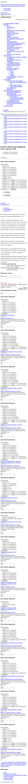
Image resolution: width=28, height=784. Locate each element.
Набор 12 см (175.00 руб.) (9, 604)
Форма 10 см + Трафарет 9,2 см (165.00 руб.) (14, 491)
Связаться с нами (8, 778)
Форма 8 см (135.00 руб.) (9, 306)
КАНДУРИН (13, 96)
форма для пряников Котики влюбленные (12, 679)
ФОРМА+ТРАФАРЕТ (13, 37)
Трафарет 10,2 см (7, 178)
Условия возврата (8, 779)
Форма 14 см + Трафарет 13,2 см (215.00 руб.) (14, 746)
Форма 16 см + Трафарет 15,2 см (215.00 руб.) (14, 186)
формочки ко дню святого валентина (17, 763)
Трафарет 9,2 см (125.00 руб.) (10, 453)
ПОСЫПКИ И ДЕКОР (13, 100)
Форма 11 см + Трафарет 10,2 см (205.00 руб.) (14, 639)
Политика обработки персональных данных (15, 775)
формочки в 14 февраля (14, 762)
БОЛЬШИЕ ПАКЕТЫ (16, 85)
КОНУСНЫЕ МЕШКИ (16, 86)
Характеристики (8, 209)
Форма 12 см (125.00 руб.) (9, 169)
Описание (6, 208)
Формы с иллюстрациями (13, 54)
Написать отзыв (5, 204)
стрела (6, 765)
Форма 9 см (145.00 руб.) (9, 307)
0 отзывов (3, 203)
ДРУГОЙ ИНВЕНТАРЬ (13, 102)
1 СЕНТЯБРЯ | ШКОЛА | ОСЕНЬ (16, 43)
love (6, 762)
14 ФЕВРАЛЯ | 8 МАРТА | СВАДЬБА (17, 57)
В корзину (13, 189)
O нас (5, 772)
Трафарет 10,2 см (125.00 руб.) (10, 638)
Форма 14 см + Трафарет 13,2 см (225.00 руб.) (14, 348)
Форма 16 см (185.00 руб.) (9, 340)
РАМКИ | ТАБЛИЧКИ (13, 33)
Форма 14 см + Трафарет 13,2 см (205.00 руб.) (14, 494)
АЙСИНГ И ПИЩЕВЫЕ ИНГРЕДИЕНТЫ (13, 92)
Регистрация (7, 10)
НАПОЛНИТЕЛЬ (11, 88)
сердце (2, 765)
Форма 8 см (5, 334)
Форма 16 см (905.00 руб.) (9, 377)
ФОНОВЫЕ (10, 58)
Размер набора (4, 601)
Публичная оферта (9, 776)
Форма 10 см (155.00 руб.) (9, 309)
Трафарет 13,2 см (7, 490)
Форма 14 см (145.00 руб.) (9, 172)
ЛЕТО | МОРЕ (11, 46)
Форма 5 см (5, 301)
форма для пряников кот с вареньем (10, 465)
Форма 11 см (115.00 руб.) (9, 167)
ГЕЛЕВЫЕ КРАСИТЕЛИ (16, 99)
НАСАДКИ (10, 104)
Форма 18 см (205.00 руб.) (9, 342)
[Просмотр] (6, 317)
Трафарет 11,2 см (7, 488)
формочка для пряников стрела (17, 765)
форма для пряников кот (7, 318)
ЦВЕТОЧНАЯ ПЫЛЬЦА (16, 97)
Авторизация (7, 8)
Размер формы (4, 164)
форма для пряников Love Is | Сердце (10, 524)
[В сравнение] (3, 317)
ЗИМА (12, 72)
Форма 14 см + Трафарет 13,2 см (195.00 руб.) (14, 183)
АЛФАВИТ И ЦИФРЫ (13, 65)
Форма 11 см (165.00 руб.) (9, 310)
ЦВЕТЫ (9, 36)
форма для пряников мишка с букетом (11, 354)
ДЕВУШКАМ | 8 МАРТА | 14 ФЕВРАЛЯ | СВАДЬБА (14, 48)
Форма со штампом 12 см (9, 517)
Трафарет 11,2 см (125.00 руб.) (10, 344)
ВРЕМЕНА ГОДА (12, 69)
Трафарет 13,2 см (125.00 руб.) (10, 345)
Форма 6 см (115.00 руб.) (9, 302)
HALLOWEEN (11, 27)
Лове (3, 762)
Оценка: (3, 287)
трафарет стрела (5, 766)
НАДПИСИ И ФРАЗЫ (13, 68)
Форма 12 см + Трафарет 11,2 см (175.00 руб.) (14, 180)
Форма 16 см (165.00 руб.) (9, 175)
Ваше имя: (3, 276)
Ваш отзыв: (4, 283)
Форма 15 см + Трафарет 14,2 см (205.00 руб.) (14, 184)
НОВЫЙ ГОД (10, 78)
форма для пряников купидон (8, 500)
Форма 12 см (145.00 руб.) (9, 337)
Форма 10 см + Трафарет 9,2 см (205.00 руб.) (14, 673)
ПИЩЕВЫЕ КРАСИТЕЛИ (14, 95)
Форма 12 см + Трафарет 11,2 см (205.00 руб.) (14, 347)
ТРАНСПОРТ (10, 34)
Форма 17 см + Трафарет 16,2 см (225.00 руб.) (14, 187)
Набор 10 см (5, 603)
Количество (4, 189)
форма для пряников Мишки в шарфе (10, 752)
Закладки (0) (4, 12)
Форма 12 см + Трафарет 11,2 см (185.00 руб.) (14, 493)
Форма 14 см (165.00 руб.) (9, 339)
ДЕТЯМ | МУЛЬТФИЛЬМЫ (14, 44)
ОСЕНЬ (12, 75)
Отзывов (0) (7, 210)
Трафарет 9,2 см (6, 177)
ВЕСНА (12, 74)
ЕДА (8, 29)
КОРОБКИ (10, 89)
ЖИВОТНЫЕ (10, 32)
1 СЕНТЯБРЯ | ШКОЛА (13, 62)
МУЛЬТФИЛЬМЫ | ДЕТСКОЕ (15, 76)
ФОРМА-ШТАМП (12, 41)
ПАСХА (9, 26)
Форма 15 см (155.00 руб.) (9, 173)
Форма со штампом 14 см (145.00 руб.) (12, 518)
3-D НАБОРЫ (10, 50)
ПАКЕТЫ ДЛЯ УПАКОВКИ (15, 81)
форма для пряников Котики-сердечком (11, 645)
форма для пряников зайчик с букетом (11, 391)
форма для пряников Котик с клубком (11, 712)
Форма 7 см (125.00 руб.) (9, 304)
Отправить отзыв (23, 288)
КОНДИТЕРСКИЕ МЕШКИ (14, 103)
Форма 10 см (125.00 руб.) (9, 336)
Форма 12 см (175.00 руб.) (9, 312)
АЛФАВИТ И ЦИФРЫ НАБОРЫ (16, 30)
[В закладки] (1, 317)
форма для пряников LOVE (8, 555)
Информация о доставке (10, 773)
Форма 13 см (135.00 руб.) (9, 170)
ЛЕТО (11, 71)
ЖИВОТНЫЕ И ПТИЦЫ (13, 64)
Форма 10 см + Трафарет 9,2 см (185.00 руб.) (14, 456)
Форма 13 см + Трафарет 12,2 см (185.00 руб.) (14, 181)
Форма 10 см (5, 166)
